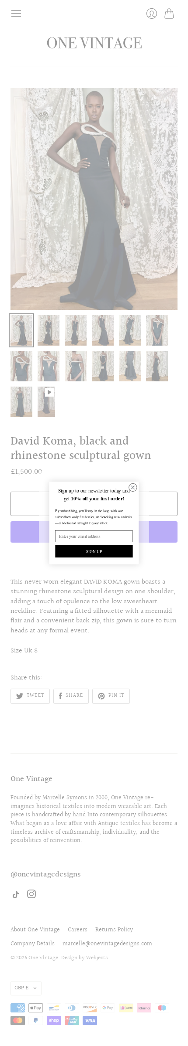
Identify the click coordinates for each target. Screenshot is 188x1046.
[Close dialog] (133, 487)
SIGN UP (94, 551)
